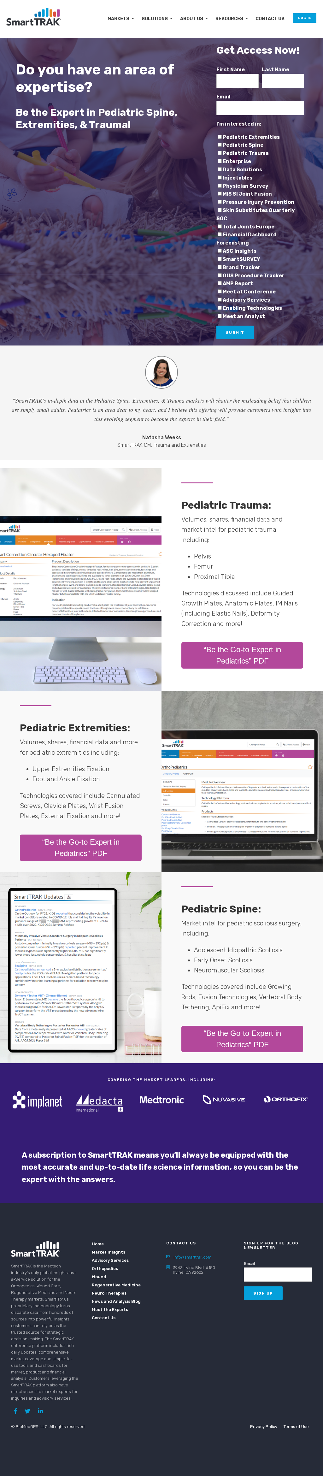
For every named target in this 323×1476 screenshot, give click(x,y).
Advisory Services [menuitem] (110, 1260)
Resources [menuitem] (229, 18)
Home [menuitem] (98, 1244)
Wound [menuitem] (99, 1276)
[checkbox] (260, 227)
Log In (305, 18)
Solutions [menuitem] (155, 18)
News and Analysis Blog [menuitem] (112, 1301)
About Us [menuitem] (191, 18)
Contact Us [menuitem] (270, 18)
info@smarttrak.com (192, 1257)
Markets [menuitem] (118, 18)
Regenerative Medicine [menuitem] (112, 1285)
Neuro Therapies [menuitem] (109, 1293)
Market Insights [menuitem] (108, 1252)
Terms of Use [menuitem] (296, 1426)
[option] (37, 1099)
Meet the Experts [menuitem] (110, 1309)
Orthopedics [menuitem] (105, 1268)
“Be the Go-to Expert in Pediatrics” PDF (242, 655)
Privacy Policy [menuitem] (263, 1426)
